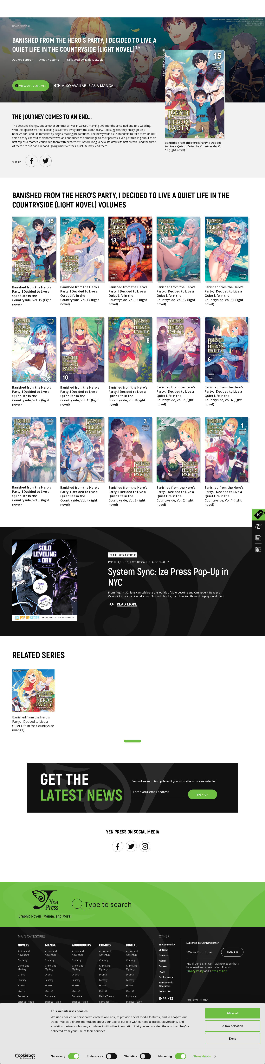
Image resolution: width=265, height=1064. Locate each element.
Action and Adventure (24, 953)
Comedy (22, 960)
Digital (25, 26)
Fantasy (22, 980)
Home (15, 26)
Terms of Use (218, 971)
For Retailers (166, 977)
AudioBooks (81, 945)
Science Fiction (26, 1001)
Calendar (164, 955)
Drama (21, 974)
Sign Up (232, 952)
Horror (22, 985)
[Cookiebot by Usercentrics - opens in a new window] (25, 1056)
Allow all (232, 1013)
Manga (50, 945)
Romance (23, 996)
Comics (105, 945)
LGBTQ (22, 991)
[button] (132, 741)
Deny (232, 1038)
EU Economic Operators (166, 984)
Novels (23, 945)
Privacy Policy (195, 971)
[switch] (111, 1056)
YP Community (167, 944)
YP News (163, 950)
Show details (202, 1056)
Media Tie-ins (106, 996)
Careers (163, 966)
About (162, 961)
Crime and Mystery (23, 967)
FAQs (162, 971)
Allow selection (232, 1026)
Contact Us (165, 991)
